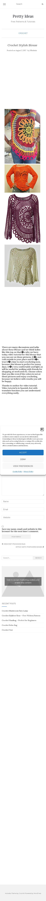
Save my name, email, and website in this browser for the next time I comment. (22, 530)
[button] (42, 429)
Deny (23, 459)
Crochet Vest (7, 630)
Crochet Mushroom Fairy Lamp (15, 611)
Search (38, 558)
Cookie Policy (17, 471)
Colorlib (21, 893)
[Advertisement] (23, 83)
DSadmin (33, 50)
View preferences (23, 466)
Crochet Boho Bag (9, 625)
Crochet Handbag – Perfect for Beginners (19, 620)
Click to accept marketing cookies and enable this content (23, 581)
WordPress (37, 893)
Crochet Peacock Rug (14, 544)
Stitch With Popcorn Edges (29, 547)
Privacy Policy (28, 471)
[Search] (42, 4)
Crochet (23, 33)
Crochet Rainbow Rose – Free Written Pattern (21, 615)
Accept (23, 452)
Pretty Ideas (23, 16)
